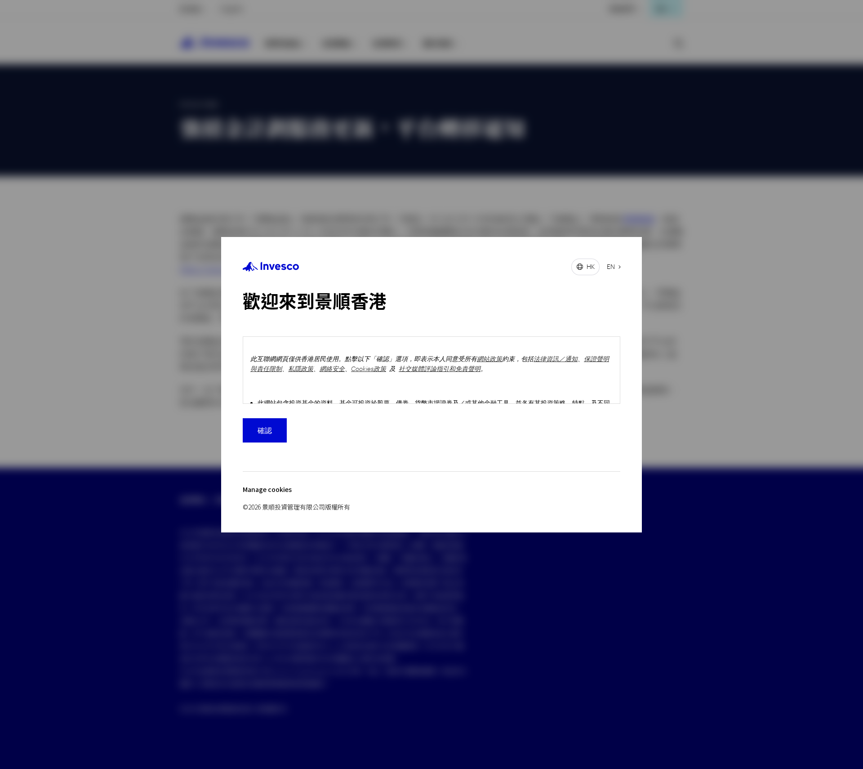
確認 (265, 430)
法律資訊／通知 (556, 358)
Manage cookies (267, 489)
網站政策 (489, 358)
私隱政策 (300, 368)
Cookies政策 (368, 368)
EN (611, 266)
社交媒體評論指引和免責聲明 (439, 368)
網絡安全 (332, 368)
